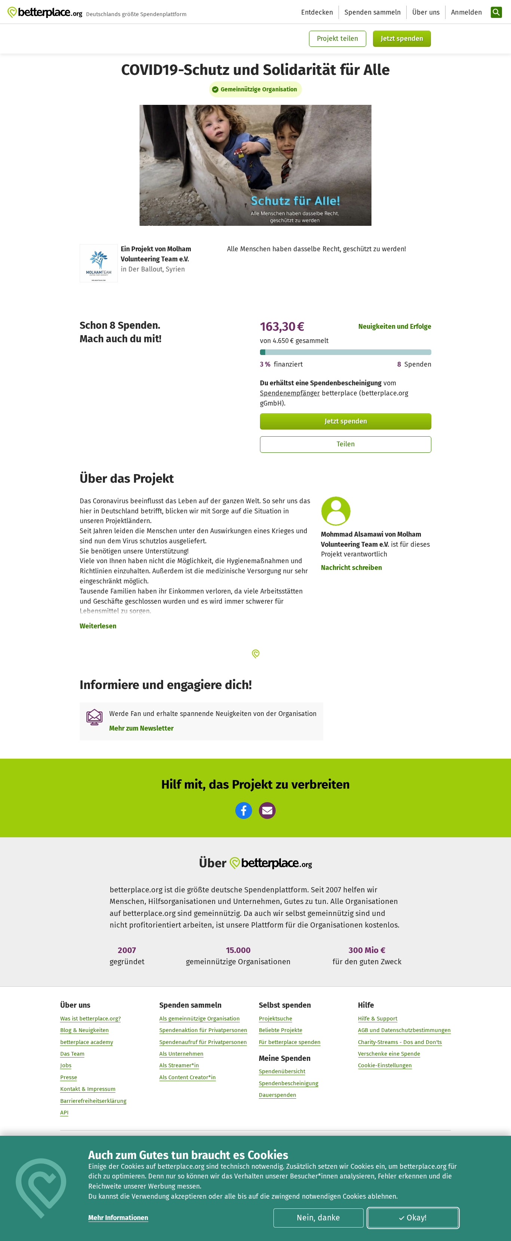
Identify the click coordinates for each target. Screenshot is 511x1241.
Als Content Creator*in (187, 1077)
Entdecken (317, 12)
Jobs (65, 1065)
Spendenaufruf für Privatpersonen (203, 1042)
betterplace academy (86, 1042)
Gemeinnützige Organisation (259, 89)
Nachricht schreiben (351, 568)
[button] (243, 810)
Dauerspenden (277, 1095)
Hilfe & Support (377, 1018)
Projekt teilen (337, 38)
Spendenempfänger (290, 393)
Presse (68, 1077)
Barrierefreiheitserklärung (93, 1101)
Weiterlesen (98, 626)
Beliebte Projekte (280, 1030)
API (64, 1112)
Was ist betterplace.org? (90, 1018)
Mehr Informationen (118, 1218)
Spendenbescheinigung (288, 1083)
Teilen (346, 444)
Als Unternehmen (181, 1053)
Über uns (426, 12)
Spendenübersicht (282, 1071)
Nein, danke (318, 1218)
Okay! (416, 1218)
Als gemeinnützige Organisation (199, 1018)
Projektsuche (275, 1018)
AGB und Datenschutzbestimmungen (404, 1030)
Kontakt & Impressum (88, 1089)
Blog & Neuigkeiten (84, 1030)
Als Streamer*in (179, 1065)
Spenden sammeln (373, 12)
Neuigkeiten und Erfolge (394, 326)
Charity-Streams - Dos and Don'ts (400, 1042)
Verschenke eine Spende (389, 1053)
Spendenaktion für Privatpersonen (203, 1030)
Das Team (72, 1053)
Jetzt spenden (402, 38)
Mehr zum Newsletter (141, 728)
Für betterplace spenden (290, 1042)
